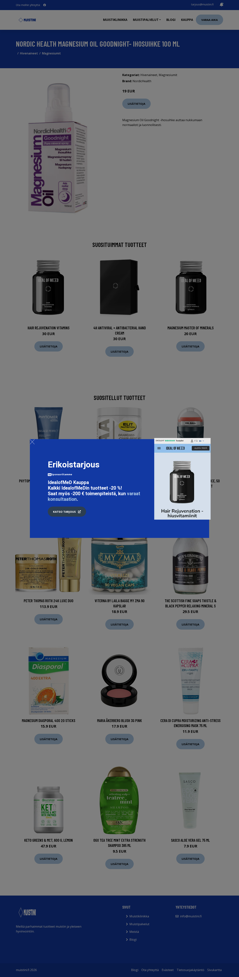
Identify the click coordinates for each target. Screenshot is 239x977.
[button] (67, 512)
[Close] (32, 441)
